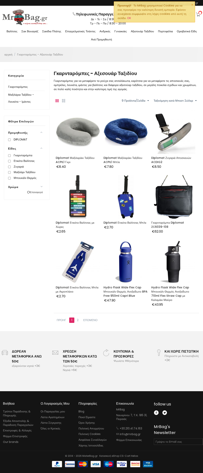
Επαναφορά (36, 192)
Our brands (10, 442)
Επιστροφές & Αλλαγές (17, 430)
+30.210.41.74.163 (131, 428)
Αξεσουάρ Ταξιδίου (142, 31)
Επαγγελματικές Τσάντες (80, 31)
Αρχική (8, 54)
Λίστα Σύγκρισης (51, 423)
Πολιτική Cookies (90, 434)
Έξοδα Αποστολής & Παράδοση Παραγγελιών (18, 423)
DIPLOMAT (20, 139)
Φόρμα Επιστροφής (15, 436)
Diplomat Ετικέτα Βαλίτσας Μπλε (124, 223)
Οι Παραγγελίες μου (53, 411)
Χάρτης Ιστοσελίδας (91, 445)
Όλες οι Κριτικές (50, 428)
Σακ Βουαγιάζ (29, 31)
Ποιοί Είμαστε (87, 417)
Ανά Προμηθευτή (101, 39)
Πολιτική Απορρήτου (91, 428)
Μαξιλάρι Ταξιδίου (24, 172)
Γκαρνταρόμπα (23, 155)
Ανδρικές (105, 31)
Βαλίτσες (12, 31)
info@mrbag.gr (130, 434)
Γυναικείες (120, 31)
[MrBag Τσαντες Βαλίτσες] (25, 17)
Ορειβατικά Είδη (187, 31)
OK (129, 18)
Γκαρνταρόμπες (18, 87)
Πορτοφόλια (165, 31)
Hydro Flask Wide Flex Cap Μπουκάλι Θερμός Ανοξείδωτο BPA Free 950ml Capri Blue (125, 291)
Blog (81, 411)
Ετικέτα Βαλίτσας (24, 161)
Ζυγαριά (19, 167)
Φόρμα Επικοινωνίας (129, 440)
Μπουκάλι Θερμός (25, 178)
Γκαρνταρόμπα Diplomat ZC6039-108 (167, 225)
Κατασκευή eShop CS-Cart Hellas (118, 456)
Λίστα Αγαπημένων (52, 417)
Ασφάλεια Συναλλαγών (93, 440)
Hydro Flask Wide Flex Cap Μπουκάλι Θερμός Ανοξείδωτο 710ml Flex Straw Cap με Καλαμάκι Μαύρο (170, 293)
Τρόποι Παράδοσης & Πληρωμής (17, 413)
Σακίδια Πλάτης (51, 31)
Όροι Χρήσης (87, 423)
